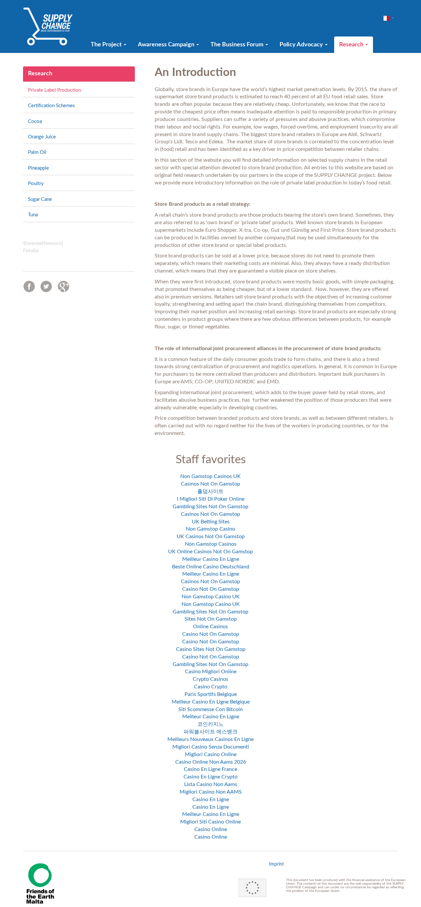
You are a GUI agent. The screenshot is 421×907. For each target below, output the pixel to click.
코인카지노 (210, 724)
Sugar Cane (40, 199)
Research (352, 45)
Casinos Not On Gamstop (210, 484)
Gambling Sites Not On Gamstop (210, 506)
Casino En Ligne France (210, 769)
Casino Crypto (210, 686)
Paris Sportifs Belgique (211, 694)
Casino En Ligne (210, 799)
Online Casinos (210, 626)
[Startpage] (48, 26)
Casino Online (210, 829)
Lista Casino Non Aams (210, 784)
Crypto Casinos (210, 679)
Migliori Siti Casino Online (210, 821)
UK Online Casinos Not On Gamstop (210, 551)
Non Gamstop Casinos (210, 544)
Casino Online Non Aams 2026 (210, 762)
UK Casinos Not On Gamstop (211, 536)
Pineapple (38, 168)
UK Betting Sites (211, 521)
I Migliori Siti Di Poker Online (210, 499)
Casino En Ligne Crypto (210, 776)
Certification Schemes (51, 105)
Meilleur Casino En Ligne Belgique (211, 701)
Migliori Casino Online (210, 754)
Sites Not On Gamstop (211, 619)
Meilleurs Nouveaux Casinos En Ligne (210, 739)
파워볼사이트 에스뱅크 (210, 731)
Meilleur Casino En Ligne (210, 559)
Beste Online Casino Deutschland (210, 566)
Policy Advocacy (302, 45)
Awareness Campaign (167, 45)
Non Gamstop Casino (210, 529)
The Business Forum (237, 45)
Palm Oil (37, 152)
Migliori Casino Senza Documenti (210, 747)
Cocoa (35, 121)
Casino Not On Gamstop (210, 589)
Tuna (33, 214)
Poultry (36, 183)
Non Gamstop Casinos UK (210, 476)
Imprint (276, 864)
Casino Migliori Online (210, 671)
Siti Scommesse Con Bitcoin (210, 709)
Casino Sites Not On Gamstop (210, 649)
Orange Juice (42, 136)
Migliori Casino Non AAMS (211, 792)
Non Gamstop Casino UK (211, 596)
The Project (107, 45)
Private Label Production (54, 90)
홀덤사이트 (210, 491)
